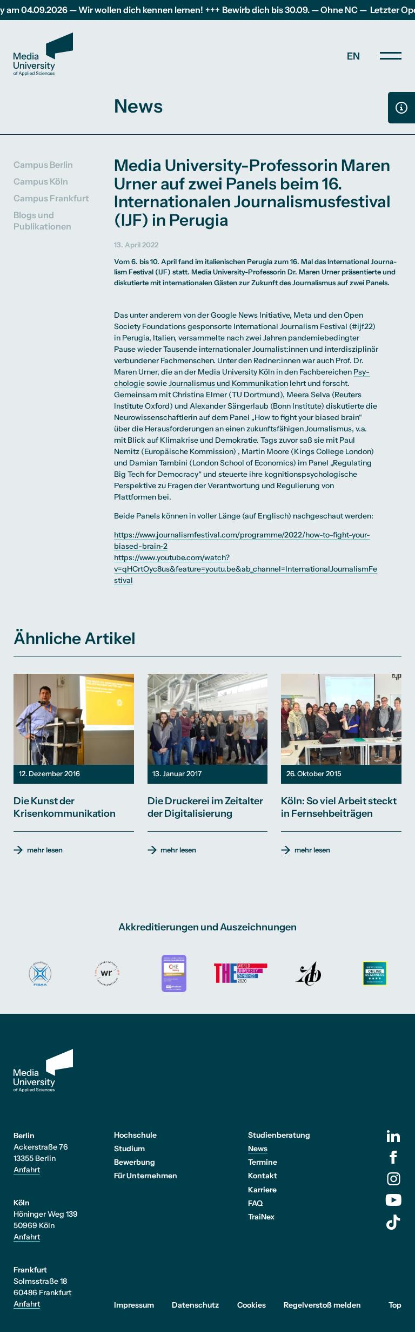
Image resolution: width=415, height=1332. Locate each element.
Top (395, 1305)
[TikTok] (393, 1222)
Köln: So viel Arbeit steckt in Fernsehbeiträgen (339, 807)
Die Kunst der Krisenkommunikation (65, 807)
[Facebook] (393, 1157)
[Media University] (43, 54)
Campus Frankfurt (51, 198)
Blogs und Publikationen (42, 220)
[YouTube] (393, 1200)
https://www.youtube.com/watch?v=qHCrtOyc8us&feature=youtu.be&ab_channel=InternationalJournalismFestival (245, 569)
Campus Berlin (43, 164)
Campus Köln (41, 181)
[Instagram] (393, 1178)
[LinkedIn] (393, 1136)
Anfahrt (27, 1169)
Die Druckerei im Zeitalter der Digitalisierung (205, 807)
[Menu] (390, 56)
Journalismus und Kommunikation (228, 383)
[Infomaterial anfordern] (401, 107)
